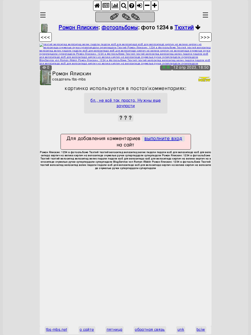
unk (180, 329)
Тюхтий (184, 27)
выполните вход (163, 139)
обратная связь (150, 329)
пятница (115, 329)
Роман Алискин (78, 27)
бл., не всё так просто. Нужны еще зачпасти (125, 103)
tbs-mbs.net (56, 329)
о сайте (87, 329)
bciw (201, 329)
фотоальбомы (119, 27)
